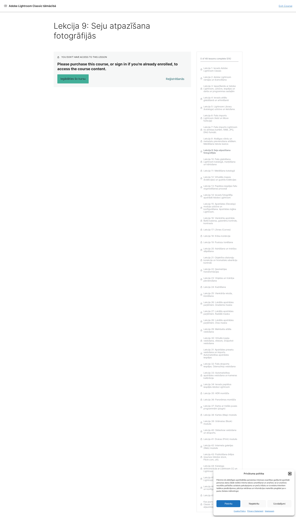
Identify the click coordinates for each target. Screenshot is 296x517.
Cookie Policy (240, 511)
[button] (289, 473)
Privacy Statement (255, 511)
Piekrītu (228, 503)
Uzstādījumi (279, 503)
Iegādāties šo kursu (73, 78)
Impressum (269, 511)
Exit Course (285, 5)
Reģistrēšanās (175, 79)
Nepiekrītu (254, 503)
